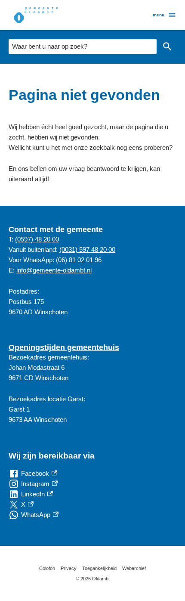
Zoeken (167, 46)
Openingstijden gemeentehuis (64, 347)
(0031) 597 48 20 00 (87, 249)
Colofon (47, 568)
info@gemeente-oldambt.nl (54, 270)
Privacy (69, 568)
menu (158, 14)
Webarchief (134, 568)
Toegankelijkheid (99, 568)
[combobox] (83, 46)
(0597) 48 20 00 (37, 239)
